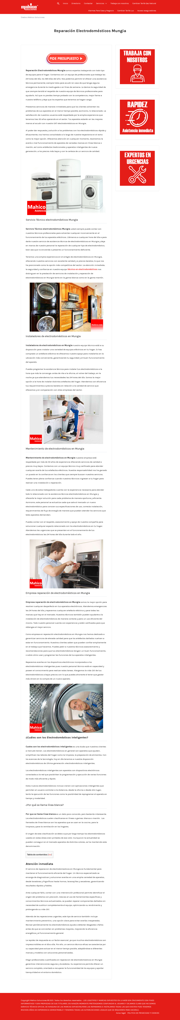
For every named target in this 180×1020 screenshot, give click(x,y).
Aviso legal (121, 1013)
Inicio (65, 3)
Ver (49, 855)
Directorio (76, 3)
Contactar (88, 3)
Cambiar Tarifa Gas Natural (144, 3)
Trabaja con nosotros (119, 3)
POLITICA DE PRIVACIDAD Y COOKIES (143, 1013)
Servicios (100, 3)
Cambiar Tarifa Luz (125, 10)
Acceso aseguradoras (146, 10)
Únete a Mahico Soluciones (33, 17)
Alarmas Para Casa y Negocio (101, 10)
